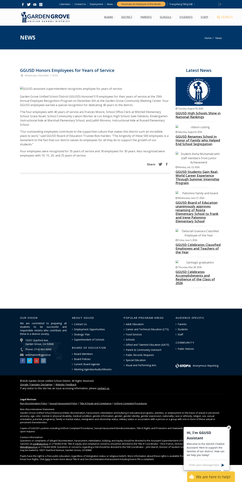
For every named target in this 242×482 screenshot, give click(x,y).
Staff (180, 334)
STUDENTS (186, 17)
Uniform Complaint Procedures (130, 403)
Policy (33, 403)
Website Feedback (65, 384)
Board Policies (82, 359)
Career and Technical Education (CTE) (147, 329)
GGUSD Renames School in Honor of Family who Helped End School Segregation (198, 140)
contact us (103, 388)
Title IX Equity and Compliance (96, 403)
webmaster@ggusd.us (38, 354)
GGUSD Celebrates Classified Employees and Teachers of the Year (198, 248)
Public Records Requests (140, 355)
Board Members (83, 354)
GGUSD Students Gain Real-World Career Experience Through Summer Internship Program (197, 177)
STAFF (204, 17)
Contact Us (80, 4)
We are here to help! (213, 476)
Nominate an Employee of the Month (141, 4)
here (47, 459)
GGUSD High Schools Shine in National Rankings (198, 115)
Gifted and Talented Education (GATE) (147, 344)
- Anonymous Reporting (204, 365)
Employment (96, 4)
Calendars (65, 4)
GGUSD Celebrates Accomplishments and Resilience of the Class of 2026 (195, 277)
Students (183, 329)
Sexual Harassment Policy (63, 403)
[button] (22, 4)
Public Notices (186, 348)
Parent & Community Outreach (143, 349)
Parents (182, 324)
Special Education (136, 360)
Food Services (134, 334)
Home (208, 38)
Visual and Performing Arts (141, 365)
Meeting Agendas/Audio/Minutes (93, 369)
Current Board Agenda (87, 364)
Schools (130, 339)
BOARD (108, 17)
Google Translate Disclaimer (36, 384)
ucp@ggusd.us (40, 443)
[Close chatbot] (229, 427)
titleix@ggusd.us (29, 447)
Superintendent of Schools (89, 339)
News (110, 4)
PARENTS (146, 17)
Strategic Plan (82, 334)
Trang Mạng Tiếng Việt (181, 4)
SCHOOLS (165, 17)
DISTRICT (126, 17)
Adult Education (135, 324)
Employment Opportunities (89, 329)
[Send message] (222, 465)
